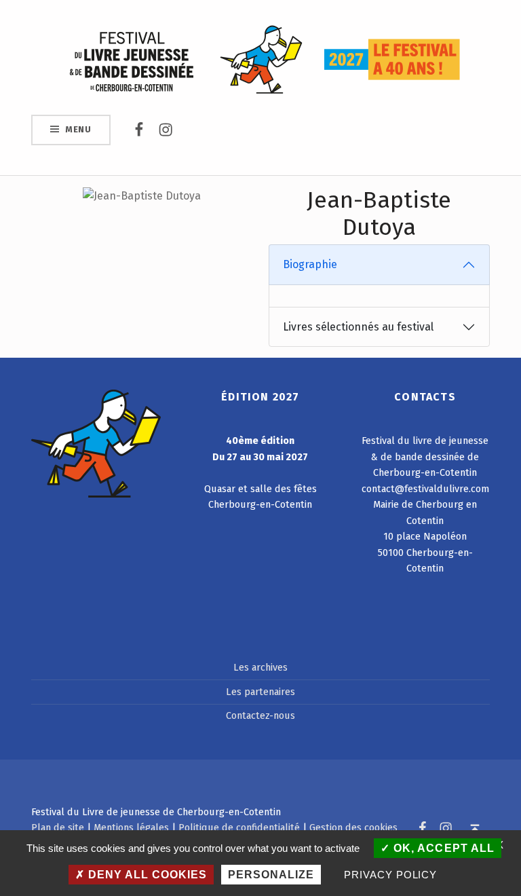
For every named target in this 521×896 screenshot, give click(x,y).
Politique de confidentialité (239, 827)
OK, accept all (442, 848)
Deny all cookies (146, 874)
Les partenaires (260, 692)
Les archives (260, 667)
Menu (78, 129)
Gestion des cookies (353, 827)
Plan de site (57, 827)
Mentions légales (131, 827)
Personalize (271, 874)
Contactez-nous (260, 715)
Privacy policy (390, 874)
